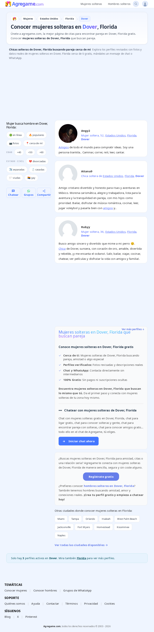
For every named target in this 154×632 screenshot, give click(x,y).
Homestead (103, 527)
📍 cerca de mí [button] (34, 143)
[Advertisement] (77, 91)
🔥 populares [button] (36, 135)
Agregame (27, 4)
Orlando (90, 519)
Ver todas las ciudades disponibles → (81, 545)
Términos (71, 603)
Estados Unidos (115, 135)
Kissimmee (123, 527)
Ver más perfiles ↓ (133, 329)
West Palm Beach (127, 519)
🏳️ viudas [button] (14, 177)
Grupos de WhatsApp (77, 590)
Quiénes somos (15, 603)
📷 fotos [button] (14, 143)
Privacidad (91, 603)
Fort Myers (84, 527)
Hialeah (106, 519)
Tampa (75, 519)
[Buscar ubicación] (135, 3)
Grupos (28, 195)
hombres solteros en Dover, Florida (109, 486)
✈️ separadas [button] (17, 169)
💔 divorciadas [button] (37, 161)
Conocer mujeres (16, 590)
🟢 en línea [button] (15, 135)
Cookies (109, 603)
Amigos (64, 147)
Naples (61, 535)
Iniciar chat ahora (79, 441)
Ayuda (35, 603)
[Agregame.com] (14, 18)
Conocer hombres (45, 590)
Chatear (13, 195)
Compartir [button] (44, 195)
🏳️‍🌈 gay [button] (31, 177)
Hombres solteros (119, 4)
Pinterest (31, 616)
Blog (8, 616)
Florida (131, 135)
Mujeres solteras (91, 4)
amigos (108, 208)
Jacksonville (64, 527)
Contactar (52, 603)
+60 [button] (41, 152)
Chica (62, 248)
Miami (61, 519)
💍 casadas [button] (38, 169)
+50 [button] (30, 152)
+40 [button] (19, 152)
